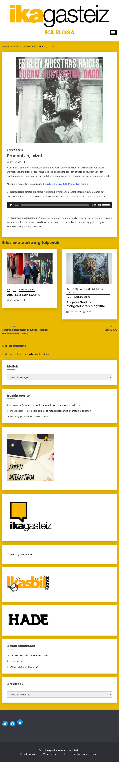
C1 (14, 289)
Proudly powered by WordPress (38, 754)
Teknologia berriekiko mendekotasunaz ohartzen (52, 410)
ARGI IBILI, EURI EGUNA (23, 295)
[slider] (106, 204)
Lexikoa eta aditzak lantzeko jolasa (29, 655)
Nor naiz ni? (29, 416)
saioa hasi (30, 354)
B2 (8, 289)
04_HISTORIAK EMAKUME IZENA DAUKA (84, 291)
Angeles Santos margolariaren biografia (85, 304)
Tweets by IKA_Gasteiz (20, 554)
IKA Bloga (59, 32)
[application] (59, 205)
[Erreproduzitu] (11, 204)
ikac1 (28, 300)
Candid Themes (90, 754)
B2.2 (68, 296)
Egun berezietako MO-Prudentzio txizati (65, 183)
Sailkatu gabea (15, 149)
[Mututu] (99, 204)
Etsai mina (16, 661)
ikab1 (28, 162)
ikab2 (88, 311)
